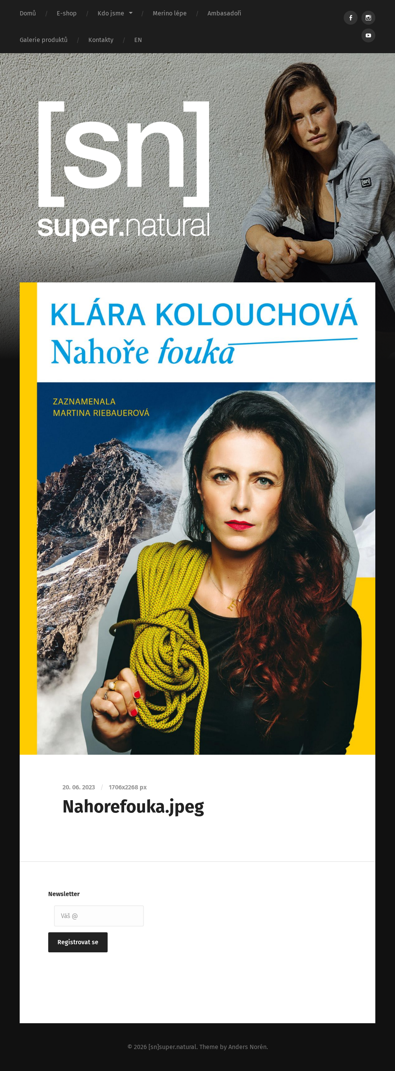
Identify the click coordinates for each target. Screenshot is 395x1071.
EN (138, 40)
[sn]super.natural (172, 1047)
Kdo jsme (111, 13)
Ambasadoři (224, 13)
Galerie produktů (44, 40)
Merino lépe (170, 13)
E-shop (67, 13)
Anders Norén (247, 1047)
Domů (28, 13)
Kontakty (100, 40)
